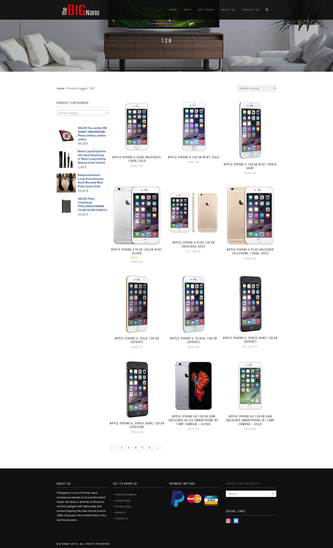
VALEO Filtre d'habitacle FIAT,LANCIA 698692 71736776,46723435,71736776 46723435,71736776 (92, 204)
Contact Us (250, 9)
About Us (228, 9)
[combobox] (83, 112)
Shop (187, 9)
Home (173, 9)
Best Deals (206, 9)
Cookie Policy (123, 500)
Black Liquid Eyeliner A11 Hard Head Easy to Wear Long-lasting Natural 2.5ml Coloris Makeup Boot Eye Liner (92, 157)
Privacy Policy (123, 506)
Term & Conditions (126, 494)
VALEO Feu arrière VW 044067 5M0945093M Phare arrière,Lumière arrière (92, 133)
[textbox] (82, 113)
